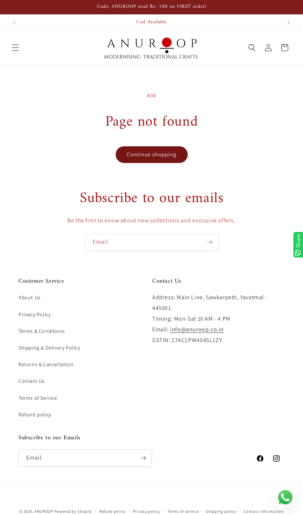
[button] (15, 48)
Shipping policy (221, 511)
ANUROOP (43, 511)
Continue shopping (152, 154)
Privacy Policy (34, 314)
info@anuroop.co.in (197, 329)
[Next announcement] (288, 22)
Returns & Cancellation (46, 364)
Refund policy (34, 414)
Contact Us (31, 381)
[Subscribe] (209, 242)
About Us (29, 297)
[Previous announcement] (14, 22)
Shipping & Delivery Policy (49, 347)
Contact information (263, 511)
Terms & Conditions (41, 331)
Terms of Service (37, 398)
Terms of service (182, 511)
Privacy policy (146, 511)
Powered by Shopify (73, 511)
